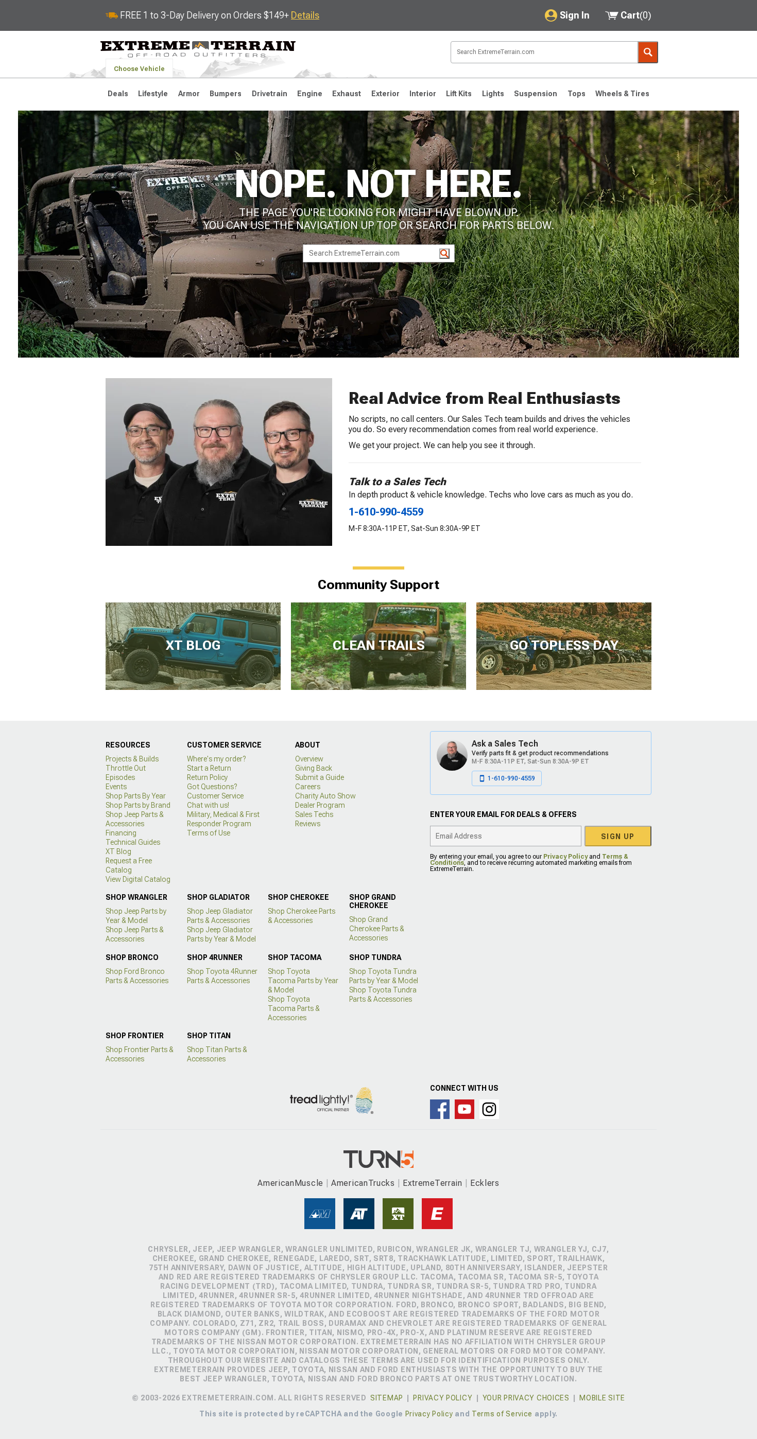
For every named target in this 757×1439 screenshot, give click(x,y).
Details (305, 15)
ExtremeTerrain (432, 1183)
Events (116, 787)
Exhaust (346, 94)
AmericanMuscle (290, 1183)
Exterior (385, 94)
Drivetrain (269, 94)
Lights (493, 94)
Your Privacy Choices (526, 1398)
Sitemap (386, 1398)
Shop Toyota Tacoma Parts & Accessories (294, 1008)
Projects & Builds (132, 759)
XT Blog (118, 851)
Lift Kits (459, 94)
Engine (309, 94)
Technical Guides (133, 842)
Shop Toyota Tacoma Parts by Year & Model (303, 980)
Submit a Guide (319, 777)
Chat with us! (208, 805)
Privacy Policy (565, 856)
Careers (307, 787)
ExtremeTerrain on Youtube (464, 1109)
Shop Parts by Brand (138, 805)
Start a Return (209, 768)
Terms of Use (208, 833)
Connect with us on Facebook (440, 1109)
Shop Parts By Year (136, 796)
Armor (189, 94)
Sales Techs (314, 814)
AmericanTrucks (363, 1183)
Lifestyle (153, 94)
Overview (309, 759)
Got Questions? (212, 787)
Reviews (307, 824)
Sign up (618, 836)
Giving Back (313, 768)
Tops (576, 94)
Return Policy (207, 777)
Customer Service (215, 796)
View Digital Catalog (138, 879)
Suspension (535, 94)
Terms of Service (502, 1414)
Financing (121, 833)
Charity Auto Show (325, 796)
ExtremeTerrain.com (198, 49)
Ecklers (485, 1183)
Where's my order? (216, 759)
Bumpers (226, 94)
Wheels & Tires (622, 94)
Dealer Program (320, 805)
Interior (422, 94)
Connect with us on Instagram (489, 1109)
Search (648, 52)
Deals (118, 94)
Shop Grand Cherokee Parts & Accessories (376, 928)
